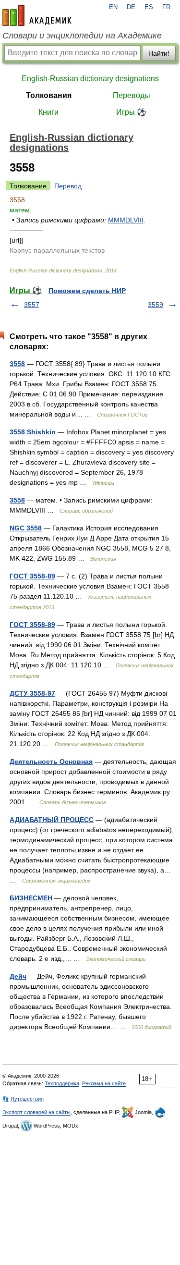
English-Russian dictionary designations (90, 78)
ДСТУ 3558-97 (32, 693)
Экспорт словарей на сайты (36, 1112)
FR (166, 7)
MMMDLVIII (126, 220)
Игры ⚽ (131, 112)
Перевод (68, 186)
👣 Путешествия (23, 1099)
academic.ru (37, 15)
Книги (48, 112)
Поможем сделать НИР (87, 291)
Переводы (131, 95)
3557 (31, 304)
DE (131, 7)
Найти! (158, 53)
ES (148, 7)
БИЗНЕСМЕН (31, 898)
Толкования (49, 95)
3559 (155, 304)
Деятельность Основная (51, 761)
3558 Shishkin (33, 432)
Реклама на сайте (104, 1083)
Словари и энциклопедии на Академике (82, 35)
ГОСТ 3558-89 (32, 576)
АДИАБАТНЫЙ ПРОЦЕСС (52, 819)
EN (113, 7)
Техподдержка (62, 1083)
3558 (17, 364)
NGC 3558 (26, 528)
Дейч (18, 976)
